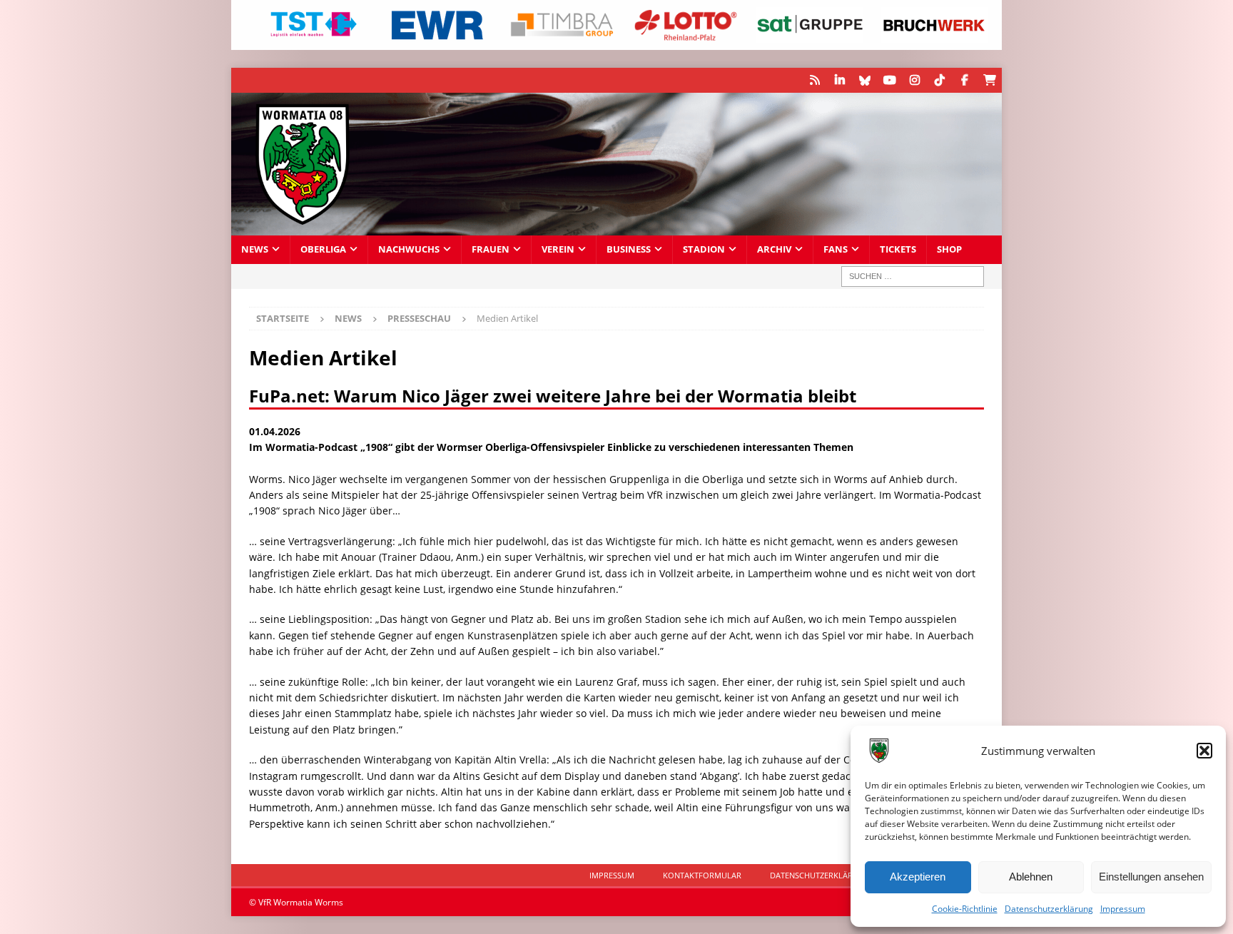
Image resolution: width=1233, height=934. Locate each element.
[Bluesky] (864, 80)
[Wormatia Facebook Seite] (964, 80)
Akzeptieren (917, 876)
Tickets (898, 249)
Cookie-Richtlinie (965, 909)
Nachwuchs (409, 249)
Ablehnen (1030, 876)
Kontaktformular (702, 875)
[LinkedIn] (839, 80)
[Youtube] (889, 80)
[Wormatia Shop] (989, 80)
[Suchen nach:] (912, 276)
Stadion (704, 249)
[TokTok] (939, 80)
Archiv (774, 249)
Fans (835, 249)
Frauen (490, 249)
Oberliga (323, 249)
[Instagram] (914, 80)
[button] (1204, 750)
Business (629, 249)
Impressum (1122, 909)
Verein (558, 249)
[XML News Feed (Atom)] (814, 80)
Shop (949, 249)
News (254, 249)
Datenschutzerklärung (1049, 909)
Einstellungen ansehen (1151, 876)
